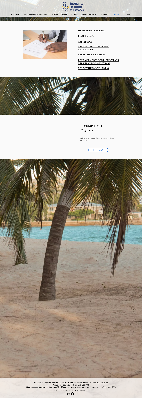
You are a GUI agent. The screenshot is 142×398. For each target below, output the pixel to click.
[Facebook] (72, 393)
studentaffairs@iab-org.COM (103, 387)
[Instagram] (68, 393)
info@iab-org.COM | (53, 387)
